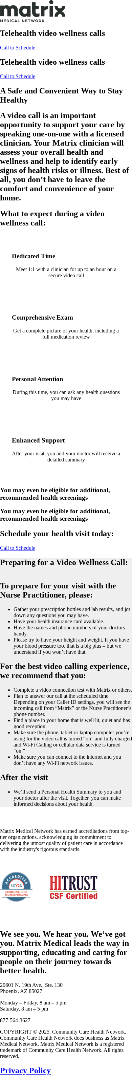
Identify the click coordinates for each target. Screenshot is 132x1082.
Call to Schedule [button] (17, 47)
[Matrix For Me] (66, 11)
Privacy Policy (25, 1070)
